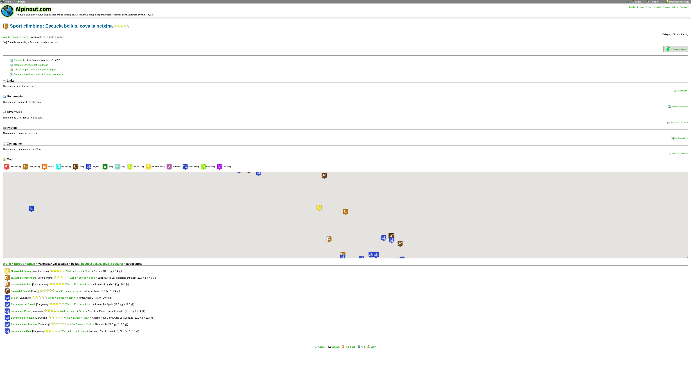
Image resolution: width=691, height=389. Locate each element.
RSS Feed (349, 346)
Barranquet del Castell (23, 304)
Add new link (682, 91)
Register (654, 2)
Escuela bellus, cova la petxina (102, 263)
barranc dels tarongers (23, 277)
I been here (679, 49)
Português (684, 7)
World (6, 37)
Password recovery (679, 2)
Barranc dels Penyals (22, 317)
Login (637, 2)
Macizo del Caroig (21, 271)
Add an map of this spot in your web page (35, 69)
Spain (25, 37)
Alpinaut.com (33, 9)
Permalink (18, 60)
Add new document (679, 106)
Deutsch (640, 7)
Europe (15, 37)
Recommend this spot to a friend (30, 65)
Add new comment (680, 154)
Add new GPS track (679, 122)
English (649, 7)
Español (657, 7)
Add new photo (681, 138)
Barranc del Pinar (20, 311)
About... (321, 346)
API (362, 346)
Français (666, 7)
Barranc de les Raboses (24, 324)
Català (632, 7)
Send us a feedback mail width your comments (38, 74)
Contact (335, 346)
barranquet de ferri (21, 284)
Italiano (675, 7)
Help (22, 2)
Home (7, 2)
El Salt (14, 297)
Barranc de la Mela (21, 331)
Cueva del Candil (20, 291)
